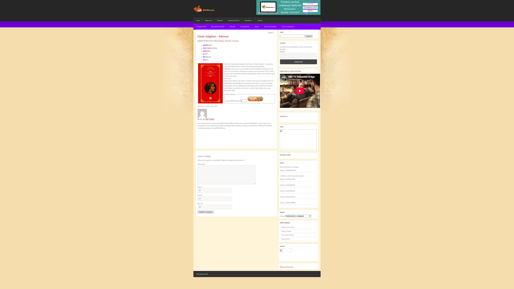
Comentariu (201, 164)
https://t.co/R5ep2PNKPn (288, 203)
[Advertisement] (212, 135)
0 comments (235, 41)
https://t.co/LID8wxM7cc (288, 179)
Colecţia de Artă (201, 26)
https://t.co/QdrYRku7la (287, 191)
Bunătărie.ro (284, 116)
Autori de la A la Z (233, 20)
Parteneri (220, 20)
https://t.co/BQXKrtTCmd (288, 170)
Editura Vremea (286, 231)
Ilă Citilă (205, 41)
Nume (200, 187)
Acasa (198, 20)
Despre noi (208, 20)
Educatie (232, 26)
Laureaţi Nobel (245, 26)
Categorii (283, 216)
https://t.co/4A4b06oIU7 (287, 185)
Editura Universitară (288, 227)
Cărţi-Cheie (228, 41)
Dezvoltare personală (217, 26)
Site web (200, 203)
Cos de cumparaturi (288, 26)
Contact (260, 20)
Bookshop (248, 20)
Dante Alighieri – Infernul (213, 36)
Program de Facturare (286, 267)
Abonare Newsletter (270, 26)
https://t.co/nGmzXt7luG (287, 197)
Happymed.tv (286, 239)
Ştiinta (257, 26)
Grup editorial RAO (288, 235)
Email (200, 195)
